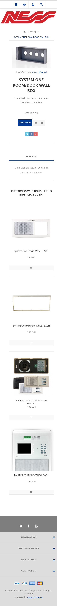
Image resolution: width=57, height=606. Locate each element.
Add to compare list (36, 123)
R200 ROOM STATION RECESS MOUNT (31, 402)
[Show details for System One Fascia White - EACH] (31, 224)
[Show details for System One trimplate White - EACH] (31, 299)
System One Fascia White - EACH (31, 250)
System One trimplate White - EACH (31, 325)
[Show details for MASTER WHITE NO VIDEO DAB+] (31, 448)
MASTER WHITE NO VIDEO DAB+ (31, 475)
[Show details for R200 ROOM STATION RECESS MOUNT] (31, 374)
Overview (31, 156)
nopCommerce (35, 597)
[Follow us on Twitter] (20, 526)
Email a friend (42, 123)
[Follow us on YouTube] (36, 526)
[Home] (24, 31)
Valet (34, 72)
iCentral (43, 72)
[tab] (31, 157)
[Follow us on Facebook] (28, 526)
